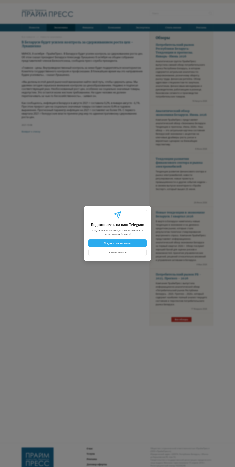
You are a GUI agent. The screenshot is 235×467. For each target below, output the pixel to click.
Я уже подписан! (118, 252)
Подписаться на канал (117, 243)
